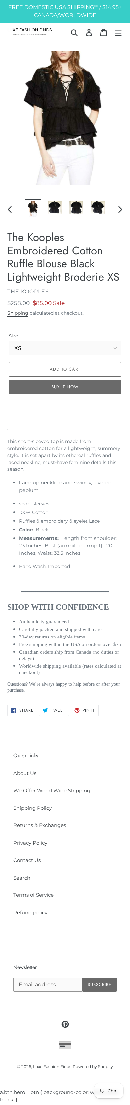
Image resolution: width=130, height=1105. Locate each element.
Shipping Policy (32, 808)
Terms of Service (33, 895)
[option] (33, 209)
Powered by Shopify (93, 1066)
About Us (24, 773)
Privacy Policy (30, 843)
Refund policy (30, 912)
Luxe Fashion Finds (52, 1066)
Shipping (17, 313)
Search (21, 878)
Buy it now (65, 387)
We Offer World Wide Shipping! (52, 790)
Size (13, 335)
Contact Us (27, 860)
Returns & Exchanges (39, 825)
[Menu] (118, 32)
